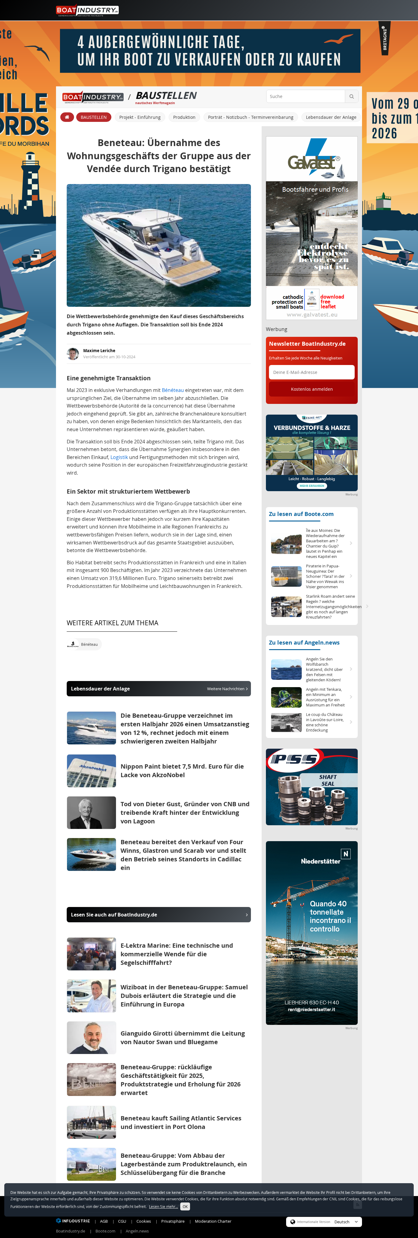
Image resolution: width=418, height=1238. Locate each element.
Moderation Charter (213, 1221)
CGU (122, 1221)
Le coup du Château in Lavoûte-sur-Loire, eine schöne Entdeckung (325, 722)
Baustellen (94, 117)
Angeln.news (137, 1231)
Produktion (184, 117)
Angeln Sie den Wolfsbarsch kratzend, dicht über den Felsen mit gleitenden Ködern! (324, 670)
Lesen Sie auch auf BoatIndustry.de (114, 914)
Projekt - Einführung (140, 117)
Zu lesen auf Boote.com (301, 514)
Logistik (119, 457)
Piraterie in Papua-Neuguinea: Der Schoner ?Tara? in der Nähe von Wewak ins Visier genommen (325, 576)
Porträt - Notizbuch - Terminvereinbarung (250, 117)
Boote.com (105, 1231)
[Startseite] (67, 117)
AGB (104, 1221)
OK (185, 1206)
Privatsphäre (173, 1221)
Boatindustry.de (70, 1231)
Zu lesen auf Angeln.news (304, 642)
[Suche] (351, 96)
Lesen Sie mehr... (163, 1206)
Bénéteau (173, 390)
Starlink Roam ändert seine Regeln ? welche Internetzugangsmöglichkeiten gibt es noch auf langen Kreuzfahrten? (330, 607)
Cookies (143, 1221)
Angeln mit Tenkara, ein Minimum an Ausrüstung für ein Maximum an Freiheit (325, 697)
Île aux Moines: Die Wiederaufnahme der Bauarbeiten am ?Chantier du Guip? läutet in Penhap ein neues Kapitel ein (325, 543)
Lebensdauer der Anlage (331, 117)
